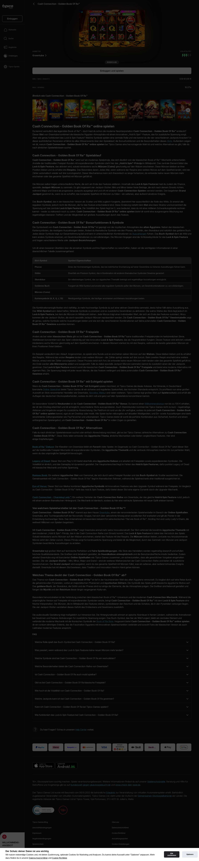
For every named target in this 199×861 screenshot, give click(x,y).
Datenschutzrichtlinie (38, 858)
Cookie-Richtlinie (59, 858)
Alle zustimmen (171, 854)
